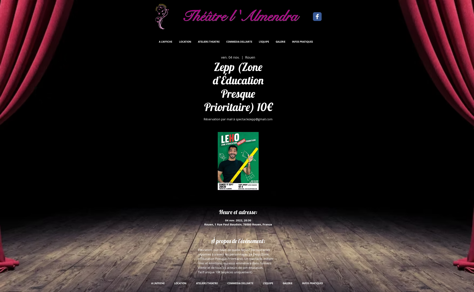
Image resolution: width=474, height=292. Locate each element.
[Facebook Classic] (317, 16)
